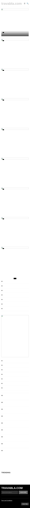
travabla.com (11, 3)
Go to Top (25, 504)
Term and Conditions (6, 500)
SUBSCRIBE (23, 492)
